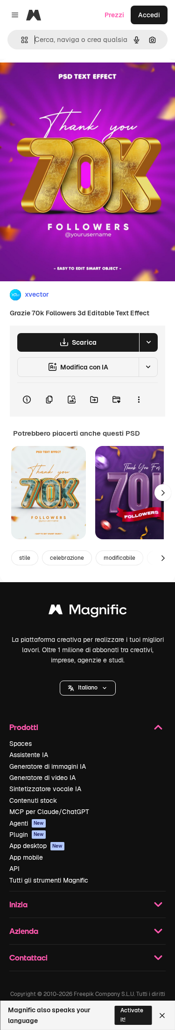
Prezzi (114, 15)
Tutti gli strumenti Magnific (48, 880)
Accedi (149, 15)
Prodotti (23, 727)
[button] (88, 688)
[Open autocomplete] (21, 39)
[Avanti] (162, 492)
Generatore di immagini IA (47, 766)
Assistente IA (28, 755)
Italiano (88, 687)
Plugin (26, 834)
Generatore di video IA (42, 777)
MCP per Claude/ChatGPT (49, 811)
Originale (62, 80)
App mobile (26, 857)
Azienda (23, 931)
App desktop (36, 846)
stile (24, 558)
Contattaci (28, 957)
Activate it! (131, 1015)
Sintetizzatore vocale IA (45, 789)
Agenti (26, 823)
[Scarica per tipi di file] (148, 342)
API (14, 868)
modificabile (119, 558)
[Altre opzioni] (138, 399)
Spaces (20, 743)
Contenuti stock (33, 800)
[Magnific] (88, 612)
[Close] (162, 1015)
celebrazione (67, 558)
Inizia (18, 904)
